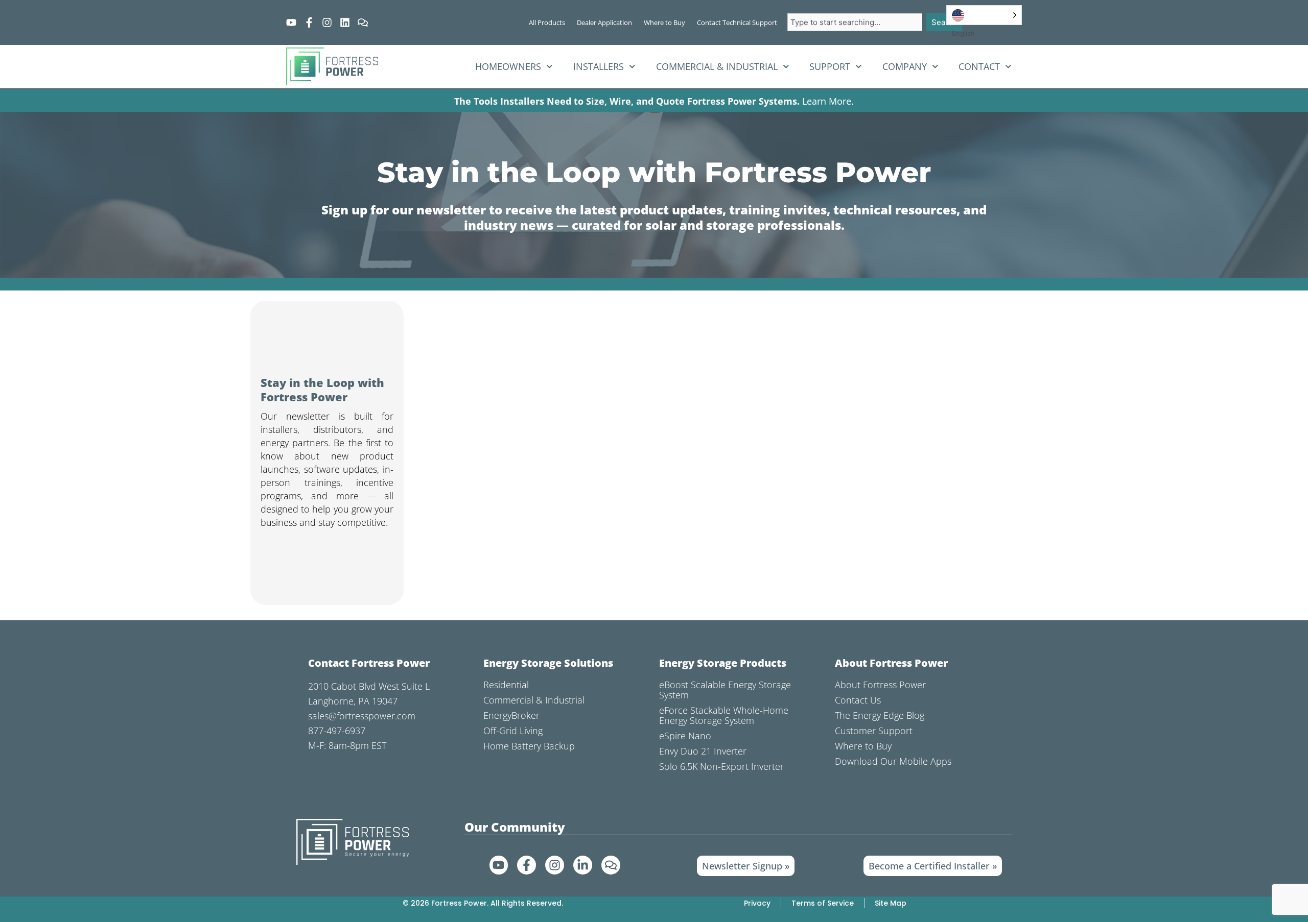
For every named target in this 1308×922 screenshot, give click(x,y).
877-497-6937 (336, 730)
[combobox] (854, 22)
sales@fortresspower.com (361, 716)
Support (829, 66)
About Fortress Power (880, 685)
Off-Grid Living (513, 730)
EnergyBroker (511, 715)
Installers (598, 66)
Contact (979, 66)
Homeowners (508, 66)
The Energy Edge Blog (879, 715)
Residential (506, 685)
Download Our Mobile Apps (893, 761)
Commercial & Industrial (717, 66)
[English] (984, 15)
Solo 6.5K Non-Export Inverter (721, 766)
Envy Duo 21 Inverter (702, 751)
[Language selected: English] (984, 15)
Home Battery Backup (529, 746)
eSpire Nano (685, 736)
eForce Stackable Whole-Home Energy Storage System (723, 715)
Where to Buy (863, 746)
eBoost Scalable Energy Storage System (725, 690)
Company (904, 66)
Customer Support (874, 730)
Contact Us (858, 700)
